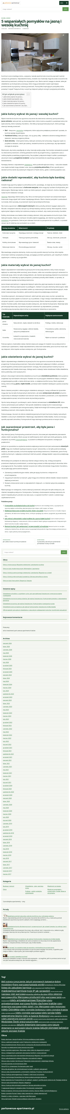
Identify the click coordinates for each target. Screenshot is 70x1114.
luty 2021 (6, 779)
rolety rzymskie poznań (8, 1013)
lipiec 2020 (6, 801)
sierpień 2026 (7, 643)
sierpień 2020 (7, 798)
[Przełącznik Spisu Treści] (27, 94)
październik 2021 (8, 754)
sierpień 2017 (7, 861)
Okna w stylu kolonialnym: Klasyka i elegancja (16, 1083)
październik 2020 (8, 792)
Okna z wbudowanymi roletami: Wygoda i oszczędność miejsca (21, 1058)
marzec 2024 (7, 688)
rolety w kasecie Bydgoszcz (36, 1015)
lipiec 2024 (6, 678)
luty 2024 (6, 691)
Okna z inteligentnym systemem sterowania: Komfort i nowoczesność (24, 1053)
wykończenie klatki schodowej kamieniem (50, 1022)
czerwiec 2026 (7, 650)
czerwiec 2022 (7, 729)
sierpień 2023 (7, 700)
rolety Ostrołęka (10, 1009)
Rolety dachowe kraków (44, 1003)
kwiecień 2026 (7, 656)
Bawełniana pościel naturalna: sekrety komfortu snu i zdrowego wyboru (30, 916)
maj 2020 (6, 808)
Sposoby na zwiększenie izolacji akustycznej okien (17, 1047)
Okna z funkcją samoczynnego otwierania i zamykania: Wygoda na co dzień (27, 573)
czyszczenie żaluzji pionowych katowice (33, 981)
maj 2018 (6, 849)
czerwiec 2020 (7, 805)
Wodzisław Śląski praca (13, 1021)
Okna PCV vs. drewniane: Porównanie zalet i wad (17, 1066)
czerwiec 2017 (7, 868)
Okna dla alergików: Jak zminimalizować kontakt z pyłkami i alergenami (24, 1069)
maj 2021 (6, 770)
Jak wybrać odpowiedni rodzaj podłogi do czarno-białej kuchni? (27, 519)
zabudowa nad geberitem (8, 1025)
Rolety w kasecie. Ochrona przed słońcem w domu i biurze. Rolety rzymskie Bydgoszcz (29, 1091)
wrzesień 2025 (7, 672)
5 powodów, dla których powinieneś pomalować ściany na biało (48, 542)
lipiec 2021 (6, 763)
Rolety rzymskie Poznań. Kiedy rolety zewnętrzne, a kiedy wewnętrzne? (24, 1093)
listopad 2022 (7, 725)
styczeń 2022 (7, 744)
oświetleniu (28, 165)
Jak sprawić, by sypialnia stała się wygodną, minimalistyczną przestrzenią (30, 948)
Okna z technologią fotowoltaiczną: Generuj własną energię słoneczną (24, 1077)
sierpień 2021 (7, 760)
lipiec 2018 (6, 842)
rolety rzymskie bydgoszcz (33, 1009)
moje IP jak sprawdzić (38, 990)
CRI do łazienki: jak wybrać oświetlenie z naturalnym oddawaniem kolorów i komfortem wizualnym (35, 610)
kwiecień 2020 (7, 811)
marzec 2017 (7, 874)
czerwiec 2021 (7, 767)
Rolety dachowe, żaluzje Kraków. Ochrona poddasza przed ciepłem (22, 1039)
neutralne (19, 130)
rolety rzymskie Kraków (57, 1009)
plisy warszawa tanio (51, 997)
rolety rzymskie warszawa (28, 1012)
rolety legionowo (57, 1006)
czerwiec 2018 (7, 846)
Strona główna (64, 1109)
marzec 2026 (7, 659)
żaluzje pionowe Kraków (13, 1030)
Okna (4, 889)
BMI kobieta (7, 981)
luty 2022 (6, 741)
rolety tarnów (48, 1012)
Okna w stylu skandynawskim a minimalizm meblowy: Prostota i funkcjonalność (27, 1072)
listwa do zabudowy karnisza (16, 987)
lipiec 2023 (6, 703)
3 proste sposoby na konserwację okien (14, 1064)
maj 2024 (6, 681)
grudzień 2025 (7, 665)
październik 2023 (8, 694)
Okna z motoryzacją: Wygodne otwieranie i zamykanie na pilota (23, 565)
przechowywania (21, 440)
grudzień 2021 (7, 748)
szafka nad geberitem (61, 1019)
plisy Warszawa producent (26, 997)
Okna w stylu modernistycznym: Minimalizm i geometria (21, 569)
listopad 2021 (7, 751)
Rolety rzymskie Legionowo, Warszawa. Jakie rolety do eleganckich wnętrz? (25, 1050)
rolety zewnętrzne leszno (58, 1016)
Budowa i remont (5, 18)
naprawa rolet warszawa (13, 994)
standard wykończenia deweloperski (43, 1019)
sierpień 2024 (7, 675)
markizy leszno (49, 988)
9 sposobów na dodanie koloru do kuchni (20, 506)
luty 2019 (6, 827)
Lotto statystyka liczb (38, 988)
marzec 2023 (7, 716)
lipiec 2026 (6, 647)
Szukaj (65, 9)
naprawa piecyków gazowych (56, 991)
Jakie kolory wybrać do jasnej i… (13, 97)
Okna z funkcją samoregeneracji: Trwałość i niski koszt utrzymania (22, 1074)
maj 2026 (6, 653)
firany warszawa (21, 984)
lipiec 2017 (6, 865)
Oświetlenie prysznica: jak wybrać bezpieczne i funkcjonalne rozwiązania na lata (29, 604)
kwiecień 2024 (7, 684)
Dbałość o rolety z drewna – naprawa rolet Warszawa (18, 1096)
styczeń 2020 (7, 820)
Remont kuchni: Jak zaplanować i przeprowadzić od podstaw (26, 526)
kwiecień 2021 (7, 773)
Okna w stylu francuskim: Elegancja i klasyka (17, 581)
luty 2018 (6, 858)
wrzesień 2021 (7, 757)
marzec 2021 (7, 776)
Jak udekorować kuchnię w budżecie (14, 541)
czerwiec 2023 (7, 707)
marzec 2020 (7, 814)
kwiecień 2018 (7, 852)
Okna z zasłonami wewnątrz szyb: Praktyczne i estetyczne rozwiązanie (24, 1042)
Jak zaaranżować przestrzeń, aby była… (16, 106)
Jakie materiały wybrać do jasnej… (14, 101)
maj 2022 (6, 732)
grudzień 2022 (7, 722)
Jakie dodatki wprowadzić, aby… (13, 99)
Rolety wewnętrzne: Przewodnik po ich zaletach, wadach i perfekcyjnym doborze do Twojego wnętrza (34, 1080)
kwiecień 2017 (7, 871)
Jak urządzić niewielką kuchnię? (17, 956)
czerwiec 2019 (7, 823)
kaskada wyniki (36, 984)
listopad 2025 (7, 669)
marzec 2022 (7, 738)
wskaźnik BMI (32, 1021)
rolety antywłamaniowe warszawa (26, 1002)
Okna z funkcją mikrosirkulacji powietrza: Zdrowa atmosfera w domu (25, 577)
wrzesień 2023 (7, 697)
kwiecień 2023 (7, 713)
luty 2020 (6, 817)
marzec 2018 (7, 855)
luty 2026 (6, 662)
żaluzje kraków (32, 1027)
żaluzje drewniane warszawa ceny (34, 1024)
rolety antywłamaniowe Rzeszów (28, 1000)
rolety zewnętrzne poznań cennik (17, 1018)
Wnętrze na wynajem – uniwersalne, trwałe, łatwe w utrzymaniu (56, 891)
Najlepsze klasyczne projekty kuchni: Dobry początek (24, 511)
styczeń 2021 (7, 782)
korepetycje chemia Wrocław (55, 985)
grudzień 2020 (7, 786)
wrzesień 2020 (7, 795)
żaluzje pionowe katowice (54, 1027)
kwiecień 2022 (7, 735)
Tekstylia (4, 197)
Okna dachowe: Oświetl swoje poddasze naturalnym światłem (21, 1099)
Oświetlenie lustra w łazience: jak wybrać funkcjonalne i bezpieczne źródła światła (29, 607)
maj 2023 (6, 710)
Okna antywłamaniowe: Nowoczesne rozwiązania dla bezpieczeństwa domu (25, 1045)
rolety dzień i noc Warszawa (35, 1006)
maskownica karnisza (13, 990)
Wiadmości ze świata (54, 886)
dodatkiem (5, 220)
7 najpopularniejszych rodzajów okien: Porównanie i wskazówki (21, 1088)
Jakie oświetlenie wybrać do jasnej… (15, 103)
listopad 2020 (7, 789)
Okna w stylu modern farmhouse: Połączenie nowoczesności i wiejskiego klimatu (27, 1061)
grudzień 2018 (7, 830)
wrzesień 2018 (7, 836)
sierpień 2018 (7, 839)
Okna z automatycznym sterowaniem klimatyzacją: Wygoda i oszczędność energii (27, 1056)
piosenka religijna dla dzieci (37, 994)
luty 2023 (6, 719)
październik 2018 (8, 833)
